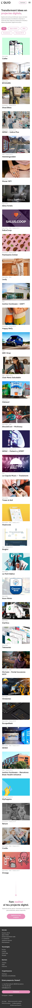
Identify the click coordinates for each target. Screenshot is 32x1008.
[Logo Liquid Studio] (6, 2)
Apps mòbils (13, 28)
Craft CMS (5, 953)
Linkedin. (10, 995)
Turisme (4, 962)
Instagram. (5, 995)
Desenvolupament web (8, 936)
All (4, 28)
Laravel (4, 951)
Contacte (22, 2)
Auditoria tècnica (7, 940)
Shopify (4, 955)
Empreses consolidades (9, 976)
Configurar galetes (16, 1003)
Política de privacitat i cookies (15, 1001)
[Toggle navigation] (29, 2)
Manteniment (6, 942)
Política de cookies (6, 1003)
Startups (4, 974)
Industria (4, 966)
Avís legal (4, 1001)
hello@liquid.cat (6, 987)
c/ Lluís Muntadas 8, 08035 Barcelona (12, 984)
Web (24, 28)
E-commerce (5, 938)
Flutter (4, 949)
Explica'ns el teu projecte (16, 916)
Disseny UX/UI (20, 33)
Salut (3, 964)
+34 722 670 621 (6, 986)
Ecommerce (6, 33)
